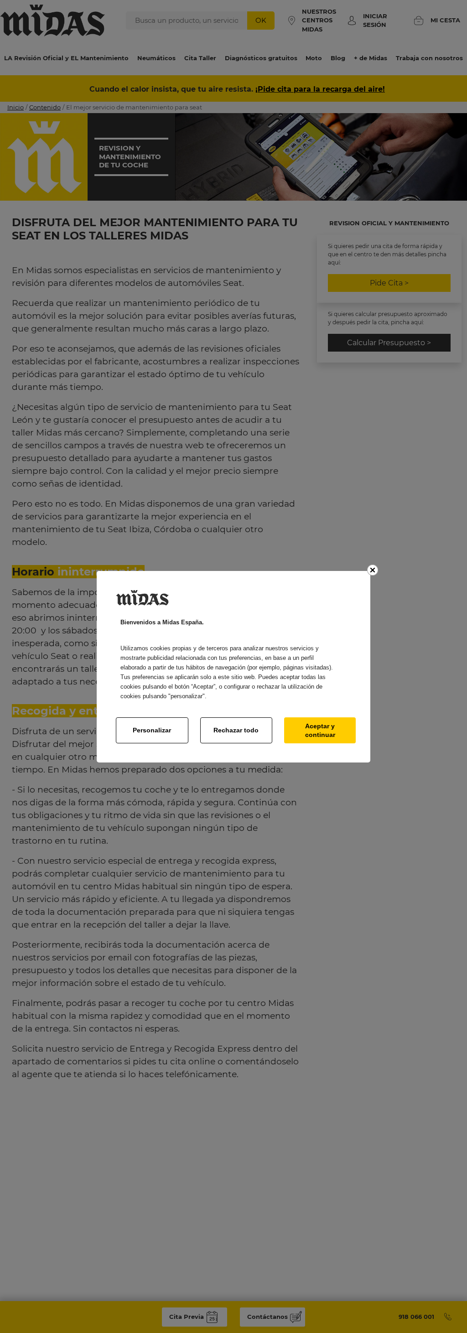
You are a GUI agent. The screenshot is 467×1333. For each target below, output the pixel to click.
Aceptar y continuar (320, 730)
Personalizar (152, 730)
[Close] (372, 570)
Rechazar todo (236, 730)
